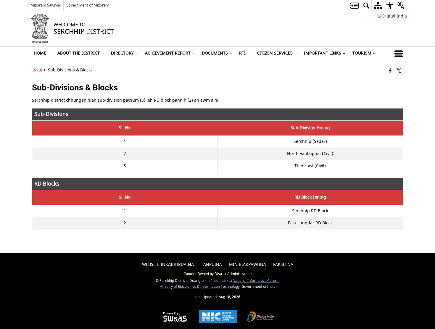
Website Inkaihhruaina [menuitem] (168, 264)
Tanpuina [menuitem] (211, 264)
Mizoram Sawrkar (45, 5)
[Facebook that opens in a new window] (390, 71)
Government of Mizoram (87, 5)
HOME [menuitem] (40, 53)
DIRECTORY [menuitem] (122, 53)
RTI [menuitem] (242, 53)
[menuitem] (354, 5)
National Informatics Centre (255, 280)
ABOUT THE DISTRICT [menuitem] (78, 53)
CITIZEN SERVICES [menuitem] (275, 53)
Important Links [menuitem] (322, 53)
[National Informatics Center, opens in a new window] (218, 317)
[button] (400, 53)
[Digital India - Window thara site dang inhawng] (392, 16)
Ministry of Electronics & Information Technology (200, 286)
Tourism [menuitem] (361, 53)
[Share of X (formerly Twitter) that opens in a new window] (398, 71)
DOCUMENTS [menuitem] (215, 53)
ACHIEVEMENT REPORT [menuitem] (168, 53)
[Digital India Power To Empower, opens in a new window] (261, 317)
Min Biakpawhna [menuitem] (247, 264)
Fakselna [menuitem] (283, 264)
